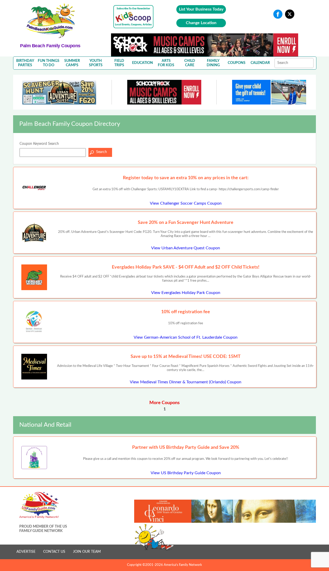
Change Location (201, 23)
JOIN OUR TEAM (87, 552)
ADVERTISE (25, 552)
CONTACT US (54, 552)
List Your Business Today (201, 9)
